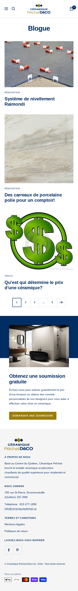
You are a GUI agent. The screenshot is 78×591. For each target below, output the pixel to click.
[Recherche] (13, 8)
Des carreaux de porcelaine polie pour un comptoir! (33, 197)
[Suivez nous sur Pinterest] (17, 550)
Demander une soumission (32, 415)
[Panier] (71, 8)
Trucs (9, 276)
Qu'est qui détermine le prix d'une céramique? (34, 285)
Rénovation (12, 92)
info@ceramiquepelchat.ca (21, 508)
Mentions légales (15, 524)
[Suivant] (61, 302)
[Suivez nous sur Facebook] (9, 550)
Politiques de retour (16, 531)
